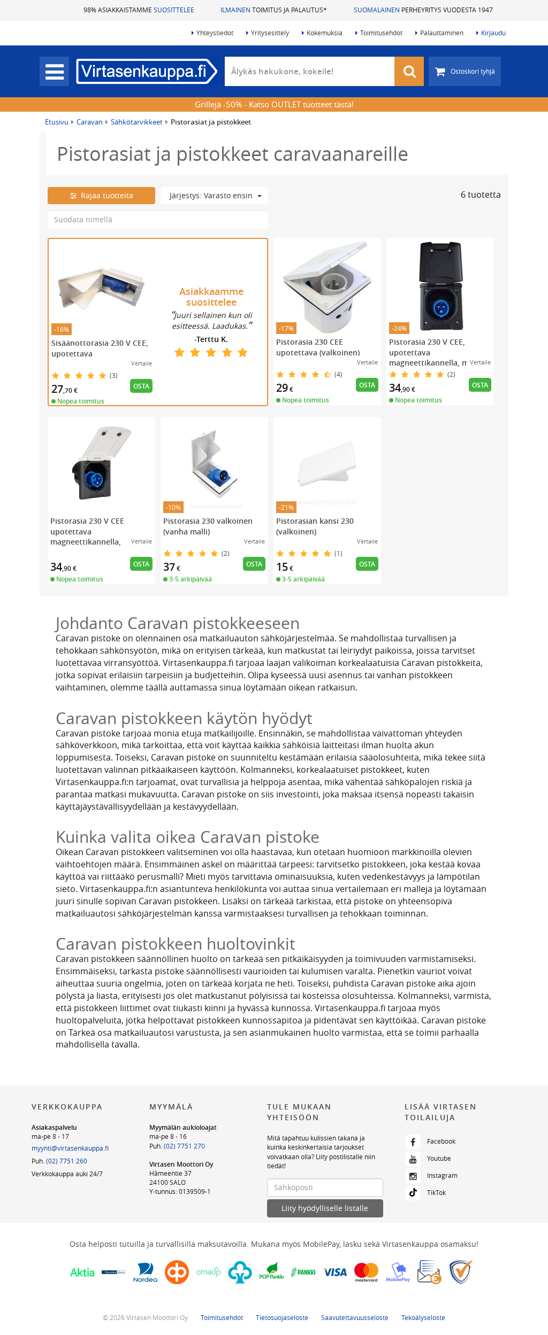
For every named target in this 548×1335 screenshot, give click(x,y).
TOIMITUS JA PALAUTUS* (273, 9)
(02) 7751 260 (66, 1161)
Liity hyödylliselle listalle (324, 1208)
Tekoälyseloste (423, 1317)
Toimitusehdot (381, 32)
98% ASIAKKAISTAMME (138, 9)
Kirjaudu (493, 32)
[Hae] (409, 71)
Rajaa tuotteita (105, 195)
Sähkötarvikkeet (137, 122)
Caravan (90, 122)
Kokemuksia (324, 32)
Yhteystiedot (214, 32)
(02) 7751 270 (184, 1146)
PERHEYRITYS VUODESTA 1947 (423, 9)
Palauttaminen (441, 32)
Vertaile (141, 363)
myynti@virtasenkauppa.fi (70, 1148)
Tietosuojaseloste (282, 1317)
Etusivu (56, 122)
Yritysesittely (270, 32)
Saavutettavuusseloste (355, 1317)
